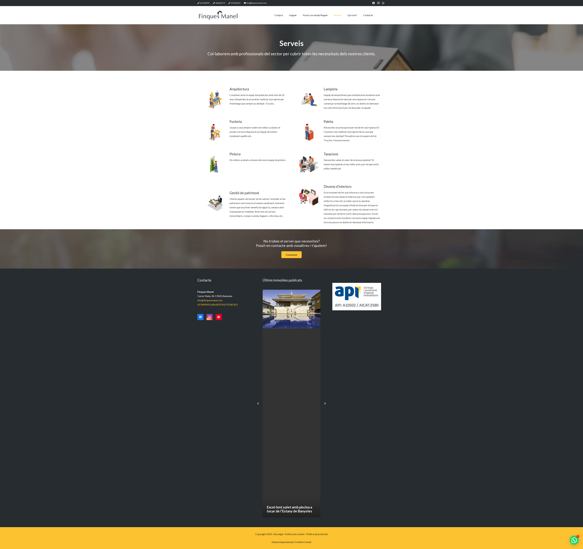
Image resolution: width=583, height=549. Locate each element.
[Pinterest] (219, 317)
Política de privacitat (317, 534)
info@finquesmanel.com (209, 300)
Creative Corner (303, 541)
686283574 (217, 304)
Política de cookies (295, 534)
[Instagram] (378, 3)
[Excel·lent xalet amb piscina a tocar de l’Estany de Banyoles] (291, 403)
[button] (574, 540)
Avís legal (278, 534)
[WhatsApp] (383, 3)
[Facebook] (373, 3)
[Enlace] (218, 15)
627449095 (203, 304)
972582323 (231, 304)
